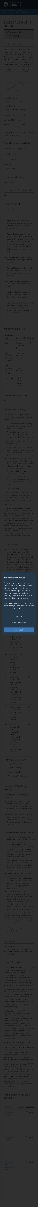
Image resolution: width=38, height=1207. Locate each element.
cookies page (14, 608)
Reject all (19, 617)
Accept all (19, 630)
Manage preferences (19, 623)
